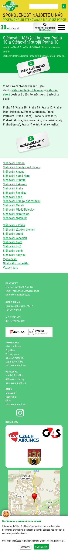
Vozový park (10, 267)
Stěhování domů (13, 250)
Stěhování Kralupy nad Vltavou (21, 201)
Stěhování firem (12, 242)
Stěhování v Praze (14, 225)
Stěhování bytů (12, 246)
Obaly (8, 400)
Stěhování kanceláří (15, 238)
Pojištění (10, 350)
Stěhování (10, 396)
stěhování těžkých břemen (27, 90)
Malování (10, 393)
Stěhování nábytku (14, 255)
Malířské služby (14, 375)
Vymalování (10, 259)
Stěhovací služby (14, 379)
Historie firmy (13, 346)
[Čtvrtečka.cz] (10, 6)
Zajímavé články (14, 361)
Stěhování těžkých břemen (19, 229)
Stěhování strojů (13, 233)
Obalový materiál (14, 357)
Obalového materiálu (16, 263)
